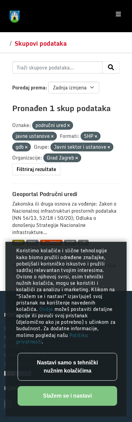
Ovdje (46, 309)
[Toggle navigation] (118, 14)
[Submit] (111, 67)
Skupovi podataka (41, 43)
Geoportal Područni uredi (44, 194)
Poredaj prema (28, 87)
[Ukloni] (68, 126)
